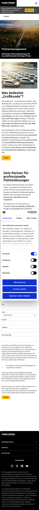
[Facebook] (17, 466)
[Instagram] (12, 466)
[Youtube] (27, 466)
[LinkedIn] (22, 466)
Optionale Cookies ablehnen (19, 296)
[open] (36, 3)
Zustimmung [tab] (7, 218)
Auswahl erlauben (19, 289)
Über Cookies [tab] (32, 218)
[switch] (34, 260)
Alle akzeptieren (19, 282)
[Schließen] (35, 10)
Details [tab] (19, 218)
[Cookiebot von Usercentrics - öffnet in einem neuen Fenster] (28, 212)
